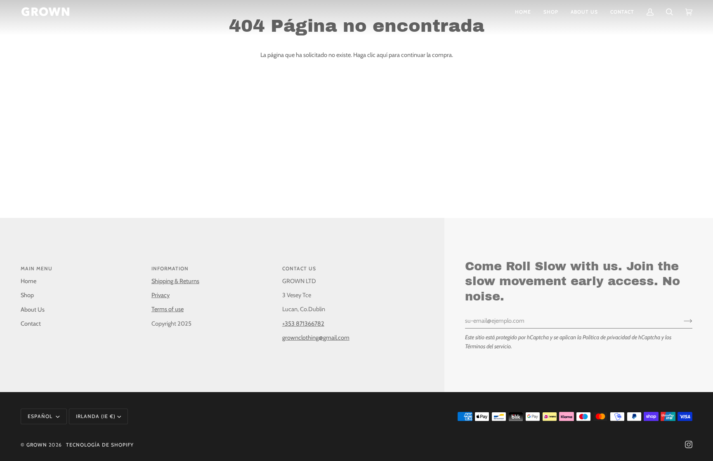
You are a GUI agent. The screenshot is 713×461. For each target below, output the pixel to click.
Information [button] (170, 268)
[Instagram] (688, 444)
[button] (550, 12)
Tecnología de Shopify (100, 445)
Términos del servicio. (488, 346)
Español (41, 416)
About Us (33, 309)
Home (28, 281)
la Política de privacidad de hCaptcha (619, 337)
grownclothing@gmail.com (315, 337)
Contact (31, 323)
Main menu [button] (36, 268)
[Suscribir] (681, 320)
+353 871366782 (303, 323)
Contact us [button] (299, 268)
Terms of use (167, 309)
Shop (27, 295)
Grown (36, 445)
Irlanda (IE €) (96, 416)
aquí (382, 55)
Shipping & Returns (175, 281)
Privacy (160, 295)
